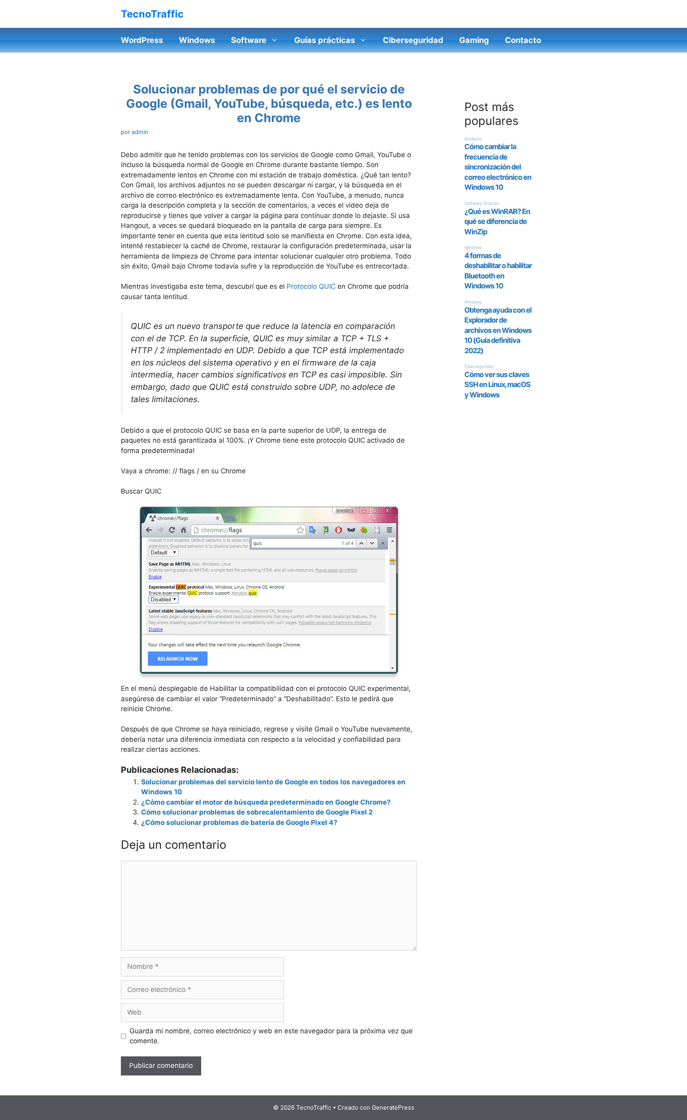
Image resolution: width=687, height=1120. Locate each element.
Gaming (474, 40)
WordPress (142, 40)
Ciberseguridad (413, 40)
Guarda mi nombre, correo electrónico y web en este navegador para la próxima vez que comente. (271, 1036)
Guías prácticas (324, 40)
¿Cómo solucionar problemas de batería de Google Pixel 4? (239, 822)
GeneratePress (393, 1107)
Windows (197, 40)
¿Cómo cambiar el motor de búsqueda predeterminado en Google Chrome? (266, 802)
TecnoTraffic (152, 14)
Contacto (523, 40)
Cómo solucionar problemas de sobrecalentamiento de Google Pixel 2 (257, 812)
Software (248, 40)
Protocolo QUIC (311, 286)
